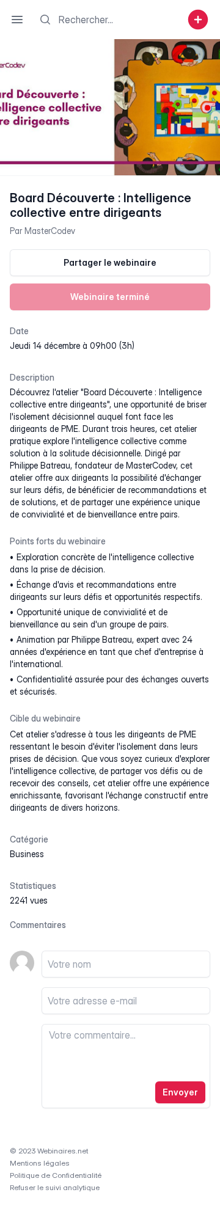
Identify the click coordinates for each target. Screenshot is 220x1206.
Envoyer (180, 1092)
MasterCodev (49, 230)
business (27, 854)
